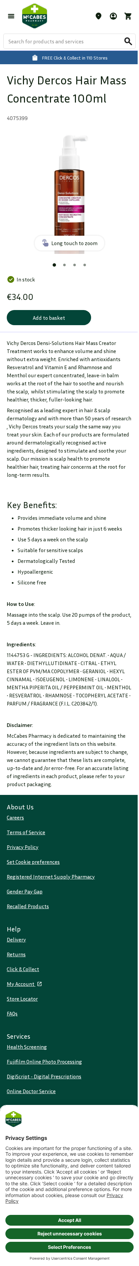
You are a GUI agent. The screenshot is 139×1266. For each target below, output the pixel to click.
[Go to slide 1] (54, 265)
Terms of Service (26, 832)
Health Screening (27, 1046)
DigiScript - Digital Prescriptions (44, 1076)
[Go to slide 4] (84, 265)
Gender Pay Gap (25, 891)
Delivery (16, 939)
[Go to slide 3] (74, 265)
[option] (69, 191)
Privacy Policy (22, 847)
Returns (16, 954)
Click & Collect (23, 969)
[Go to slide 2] (64, 265)
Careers (15, 817)
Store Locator (22, 998)
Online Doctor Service (31, 1091)
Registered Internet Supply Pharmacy (51, 876)
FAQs (12, 1013)
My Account (21, 984)
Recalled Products (28, 906)
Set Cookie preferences (33, 862)
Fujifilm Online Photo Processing (44, 1061)
